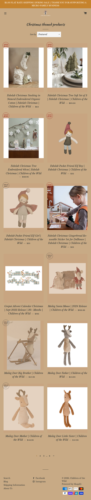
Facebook (40, 478)
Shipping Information (14, 485)
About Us (8, 488)
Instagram (40, 481)
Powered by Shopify (72, 484)
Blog (6, 481)
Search (7, 478)
